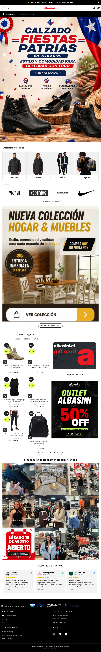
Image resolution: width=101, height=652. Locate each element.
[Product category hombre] (14, 165)
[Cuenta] (9, 8)
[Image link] (49, 262)
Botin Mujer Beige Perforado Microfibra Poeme (14, 364)
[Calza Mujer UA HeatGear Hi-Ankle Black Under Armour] (14, 418)
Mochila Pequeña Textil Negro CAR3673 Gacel (38, 439)
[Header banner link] (50, 2)
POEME (14, 367)
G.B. (55, 644)
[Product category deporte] (85, 165)
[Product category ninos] (61, 165)
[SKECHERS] (61, 193)
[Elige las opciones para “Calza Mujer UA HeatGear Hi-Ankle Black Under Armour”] (5, 427)
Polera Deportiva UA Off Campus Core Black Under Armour (38, 364)
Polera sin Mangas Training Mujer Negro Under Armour (14, 398)
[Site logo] (50, 8)
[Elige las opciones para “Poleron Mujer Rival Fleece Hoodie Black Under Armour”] (30, 393)
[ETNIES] (38, 193)
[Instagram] (52, 628)
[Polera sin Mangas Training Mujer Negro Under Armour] (14, 384)
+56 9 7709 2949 (6, 634)
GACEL (38, 442)
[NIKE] (85, 193)
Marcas (3, 618)
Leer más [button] (8, 585)
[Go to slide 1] (48, 139)
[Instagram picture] (18, 476)
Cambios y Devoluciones (59, 610)
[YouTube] (65, 628)
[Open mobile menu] (3, 8)
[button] (98, 166)
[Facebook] (59, 628)
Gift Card (4, 614)
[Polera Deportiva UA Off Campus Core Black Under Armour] (38, 350)
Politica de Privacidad (58, 617)
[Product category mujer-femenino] (37, 165)
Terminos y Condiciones (59, 614)
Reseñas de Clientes (49, 560)
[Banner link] (73, 353)
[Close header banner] (97, 2)
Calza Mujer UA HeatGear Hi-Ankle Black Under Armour (14, 432)
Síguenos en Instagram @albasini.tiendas (49, 456)
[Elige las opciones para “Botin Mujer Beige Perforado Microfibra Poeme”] (5, 359)
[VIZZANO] (14, 193)
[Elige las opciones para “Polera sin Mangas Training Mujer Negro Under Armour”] (5, 393)
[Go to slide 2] (50, 139)
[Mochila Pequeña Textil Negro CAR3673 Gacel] (38, 422)
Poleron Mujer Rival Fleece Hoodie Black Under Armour (38, 398)
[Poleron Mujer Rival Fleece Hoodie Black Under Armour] (38, 384)
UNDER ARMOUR (38, 367)
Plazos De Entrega (7, 627)
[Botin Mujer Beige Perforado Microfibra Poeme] (14, 350)
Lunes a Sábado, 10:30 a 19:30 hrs (12, 630)
